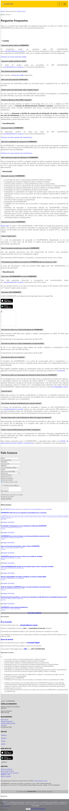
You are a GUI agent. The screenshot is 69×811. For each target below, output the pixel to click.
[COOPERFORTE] (11, 4)
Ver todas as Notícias (34, 613)
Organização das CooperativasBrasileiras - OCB (10, 773)
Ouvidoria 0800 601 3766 (8, 723)
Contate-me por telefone (11, 485)
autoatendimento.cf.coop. (12, 409)
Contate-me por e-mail (10, 482)
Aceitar (28, 809)
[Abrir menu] (65, 4)
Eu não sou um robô (7, 496)
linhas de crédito (18, 75)
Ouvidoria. (61, 371)
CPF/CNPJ (4, 462)
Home (3, 11)
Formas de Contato (7, 480)
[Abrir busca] (60, 4)
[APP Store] (7, 302)
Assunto (3, 476)
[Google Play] (7, 308)
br (22, 409)
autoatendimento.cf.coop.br (15, 51)
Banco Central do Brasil (7, 771)
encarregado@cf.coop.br (59, 387)
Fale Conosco (21, 11)
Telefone (3, 465)
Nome (3, 458)
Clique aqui (5, 226)
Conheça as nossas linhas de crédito (13, 57)
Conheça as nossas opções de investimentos (16, 137)
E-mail (3, 469)
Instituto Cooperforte (6, 769)
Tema (2, 473)
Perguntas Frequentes (7, 721)
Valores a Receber (6, 776)
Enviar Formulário (6, 498)
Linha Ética (4, 725)
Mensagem (4, 491)
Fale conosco (4, 719)
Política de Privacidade (38, 809)
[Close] (1, 656)
